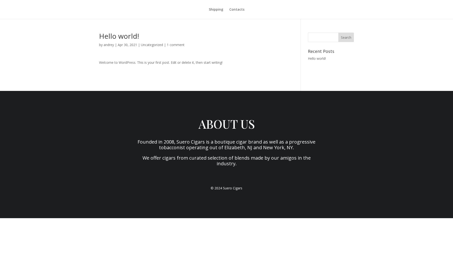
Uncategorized (152, 44)
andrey (109, 44)
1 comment (176, 44)
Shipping (216, 10)
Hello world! (317, 58)
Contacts (236, 10)
